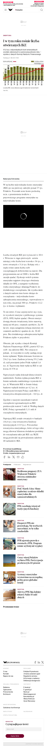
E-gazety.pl (27, 690)
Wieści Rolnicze (29, 699)
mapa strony (7, 711)
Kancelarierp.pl (29, 696)
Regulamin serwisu (30, 676)
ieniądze (19, 10)
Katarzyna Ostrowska (11, 179)
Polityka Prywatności (31, 671)
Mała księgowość (30, 694)
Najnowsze (27, 464)
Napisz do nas (8, 676)
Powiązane (7, 464)
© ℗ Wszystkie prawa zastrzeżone (16, 451)
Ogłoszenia (7, 690)
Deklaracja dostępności (32, 681)
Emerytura (7, 35)
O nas (5, 671)
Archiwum (7, 694)
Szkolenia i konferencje (11, 708)
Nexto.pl (26, 692)
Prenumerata (8, 692)
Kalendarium (28, 711)
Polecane (17, 464)
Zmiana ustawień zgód (32, 674)
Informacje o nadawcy (31, 678)
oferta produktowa (10, 715)
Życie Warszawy (29, 701)
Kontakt (6, 674)
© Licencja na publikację (12, 449)
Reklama (6, 687)
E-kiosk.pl (27, 687)
